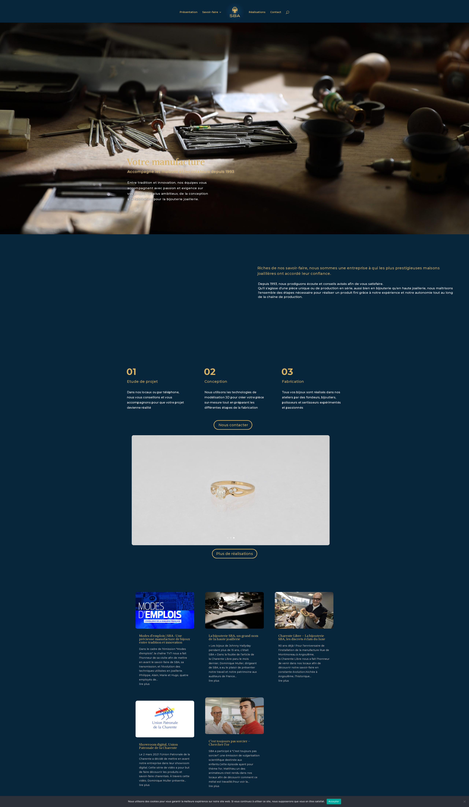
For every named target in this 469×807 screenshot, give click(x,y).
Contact (275, 12)
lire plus (144, 684)
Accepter (333, 801)
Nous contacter (233, 425)
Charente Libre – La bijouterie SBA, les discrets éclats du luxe (301, 637)
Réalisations (257, 12)
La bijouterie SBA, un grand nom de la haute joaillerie (233, 637)
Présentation (188, 12)
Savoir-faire (210, 12)
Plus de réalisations (234, 553)
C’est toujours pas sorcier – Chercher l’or (229, 743)
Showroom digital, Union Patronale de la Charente (158, 746)
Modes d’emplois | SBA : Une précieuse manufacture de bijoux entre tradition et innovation (164, 639)
